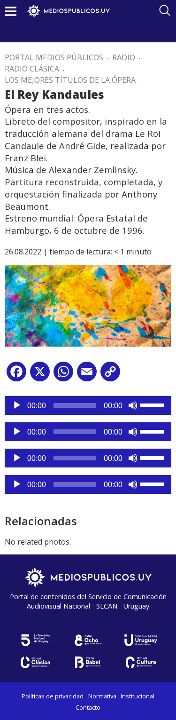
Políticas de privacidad (53, 696)
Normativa (102, 696)
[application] (88, 405)
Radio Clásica (32, 68)
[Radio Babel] (88, 662)
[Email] (87, 375)
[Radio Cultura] (140, 662)
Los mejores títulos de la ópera (70, 80)
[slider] (153, 404)
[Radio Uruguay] (140, 640)
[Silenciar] (133, 405)
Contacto (88, 707)
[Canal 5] (35, 640)
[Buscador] (164, 10)
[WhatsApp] (63, 375)
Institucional (137, 696)
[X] (40, 375)
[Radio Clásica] (35, 662)
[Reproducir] (17, 405)
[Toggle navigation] (11, 11)
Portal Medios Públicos (54, 57)
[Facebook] (16, 375)
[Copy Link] (110, 375)
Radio (123, 57)
